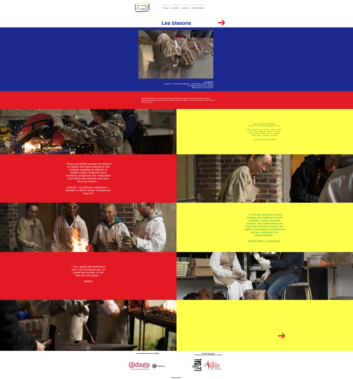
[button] (166, 7)
